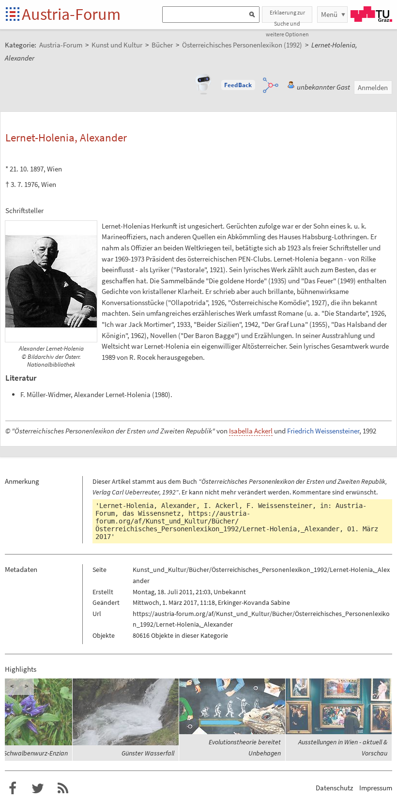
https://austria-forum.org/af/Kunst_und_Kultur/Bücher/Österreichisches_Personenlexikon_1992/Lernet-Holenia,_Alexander (217, 521)
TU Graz (371, 14)
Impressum (375, 787)
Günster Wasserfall (148, 753)
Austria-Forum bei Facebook (12, 788)
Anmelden (373, 87)
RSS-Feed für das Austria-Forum (63, 788)
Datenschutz (334, 787)
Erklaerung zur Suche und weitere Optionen (287, 16)
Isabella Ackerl (251, 430)
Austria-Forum (71, 14)
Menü (329, 14)
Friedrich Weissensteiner (323, 430)
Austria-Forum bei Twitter (38, 788)
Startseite (13, 14)
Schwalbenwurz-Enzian (35, 753)
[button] (238, 85)
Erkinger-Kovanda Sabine (254, 602)
